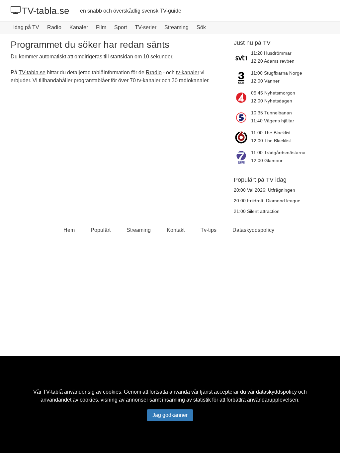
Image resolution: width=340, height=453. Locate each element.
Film (101, 27)
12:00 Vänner (265, 81)
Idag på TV (26, 27)
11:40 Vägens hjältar (272, 120)
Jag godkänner (170, 415)
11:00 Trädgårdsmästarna (278, 152)
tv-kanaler (187, 72)
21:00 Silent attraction (257, 211)
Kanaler (78, 27)
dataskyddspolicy (276, 392)
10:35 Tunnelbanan (271, 112)
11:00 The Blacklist (271, 132)
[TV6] (242, 137)
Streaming (176, 27)
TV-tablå (53, 392)
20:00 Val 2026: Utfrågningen (264, 190)
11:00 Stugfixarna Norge (276, 73)
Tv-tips (208, 230)
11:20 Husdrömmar (271, 53)
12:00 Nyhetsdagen (271, 100)
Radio (54, 27)
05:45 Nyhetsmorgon (273, 93)
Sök (201, 27)
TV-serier (145, 27)
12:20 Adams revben (273, 61)
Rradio (154, 72)
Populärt (101, 230)
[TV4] (242, 97)
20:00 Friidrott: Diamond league (267, 200)
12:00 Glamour (267, 160)
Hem (69, 230)
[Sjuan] (242, 157)
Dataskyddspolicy (253, 230)
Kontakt (176, 230)
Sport (120, 27)
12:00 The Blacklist (271, 140)
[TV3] (242, 77)
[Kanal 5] (242, 117)
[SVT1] (242, 57)
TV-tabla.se (45, 11)
